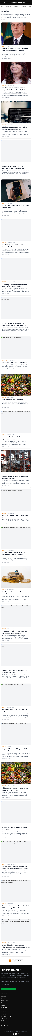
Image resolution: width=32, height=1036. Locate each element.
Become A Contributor (8, 989)
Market (16, 6)
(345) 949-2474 (5, 984)
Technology (4, 1000)
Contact (3, 1020)
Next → (20, 960)
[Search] (5, 2)
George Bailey (7, 523)
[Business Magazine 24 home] (18, 2)
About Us (3, 1014)
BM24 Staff (6, 136)
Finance (3, 998)
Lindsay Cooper (7, 58)
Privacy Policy (5, 1023)
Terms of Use (4, 1025)
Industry (8, 6)
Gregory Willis (7, 97)
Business (3, 996)
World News (23, 6)
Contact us (4, 986)
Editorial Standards (6, 1016)
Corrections (4, 1018)
